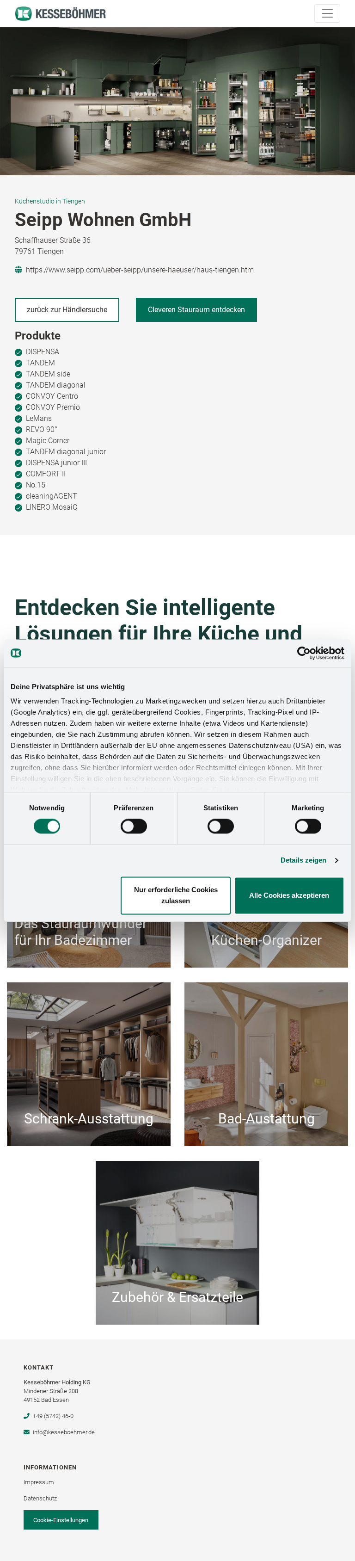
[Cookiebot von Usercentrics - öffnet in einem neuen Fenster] (303, 653)
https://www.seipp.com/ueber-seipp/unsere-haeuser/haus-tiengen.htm (140, 269)
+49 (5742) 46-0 (53, 1416)
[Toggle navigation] (327, 13)
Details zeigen (303, 860)
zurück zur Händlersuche (67, 309)
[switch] (134, 826)
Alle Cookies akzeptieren (289, 895)
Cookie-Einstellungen (60, 1520)
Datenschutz (40, 1498)
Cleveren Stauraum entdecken (196, 309)
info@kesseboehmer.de (63, 1432)
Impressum (39, 1482)
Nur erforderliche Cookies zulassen (176, 895)
